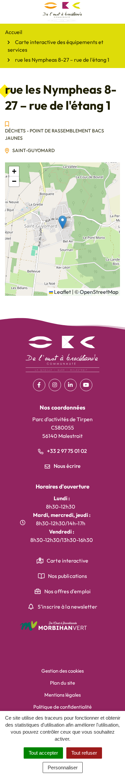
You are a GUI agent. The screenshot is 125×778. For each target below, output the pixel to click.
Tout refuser (84, 753)
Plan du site (62, 683)
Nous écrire (67, 466)
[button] (62, 222)
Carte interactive (67, 560)
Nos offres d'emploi (67, 591)
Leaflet (62, 291)
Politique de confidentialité (62, 707)
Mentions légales (62, 695)
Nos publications (67, 576)
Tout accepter (43, 753)
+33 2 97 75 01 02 (66, 451)
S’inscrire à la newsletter (67, 606)
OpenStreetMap (99, 291)
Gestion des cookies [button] (62, 671)
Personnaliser (63, 767)
